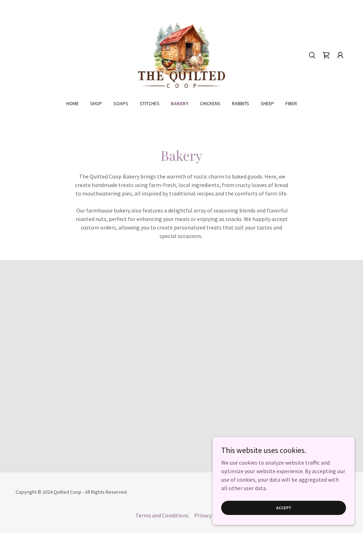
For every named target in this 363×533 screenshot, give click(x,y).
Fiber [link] (291, 103)
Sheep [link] (267, 103)
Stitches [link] (150, 103)
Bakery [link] (180, 103)
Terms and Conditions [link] (162, 515)
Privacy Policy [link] (211, 515)
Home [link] (72, 103)
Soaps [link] (120, 103)
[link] (181, 54)
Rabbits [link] (240, 103)
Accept (283, 507)
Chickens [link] (210, 103)
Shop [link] (96, 103)
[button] (340, 55)
